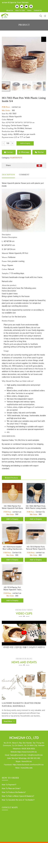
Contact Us (38, 10)
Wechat (41, 152)
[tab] (8, 175)
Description (8, 175)
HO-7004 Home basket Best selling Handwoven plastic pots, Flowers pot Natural (12, 548)
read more (8, 721)
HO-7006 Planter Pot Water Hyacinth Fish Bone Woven (12, 507)
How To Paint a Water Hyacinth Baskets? (18, 796)
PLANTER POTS (16, 158)
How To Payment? (9, 785)
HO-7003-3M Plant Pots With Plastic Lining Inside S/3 (36, 507)
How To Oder (20, 10)
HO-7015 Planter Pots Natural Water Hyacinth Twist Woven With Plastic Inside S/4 (35, 548)
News (29, 10)
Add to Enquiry (25, 143)
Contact (10, 152)
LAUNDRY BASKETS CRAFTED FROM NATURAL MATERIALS (21, 704)
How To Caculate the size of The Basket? (18, 800)
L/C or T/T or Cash (22, 137)
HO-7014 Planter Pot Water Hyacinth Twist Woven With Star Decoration (12, 588)
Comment (24, 175)
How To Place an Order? (11, 788)
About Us (9, 10)
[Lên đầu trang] (42, 837)
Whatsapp (25, 152)
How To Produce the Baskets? (14, 792)
